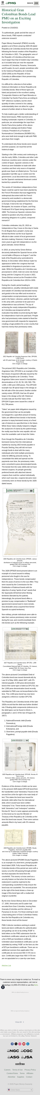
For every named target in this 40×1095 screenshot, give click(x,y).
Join (36, 3)
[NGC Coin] (13, 1050)
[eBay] (14, 1016)
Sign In (30, 3)
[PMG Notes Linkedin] (27, 1044)
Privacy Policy (30, 1070)
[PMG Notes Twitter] (16, 1044)
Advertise (11, 1077)
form (36, 985)
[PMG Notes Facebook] (12, 1044)
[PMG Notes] (11, 3)
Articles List (6, 966)
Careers (7, 1070)
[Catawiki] (24, 1016)
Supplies (20, 1077)
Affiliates (29, 1073)
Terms (22, 1073)
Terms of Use (17, 1070)
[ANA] (14, 997)
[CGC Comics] (26, 1050)
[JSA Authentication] (27, 1057)
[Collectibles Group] (20, 1063)
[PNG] (25, 997)
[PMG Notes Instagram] (19, 1044)
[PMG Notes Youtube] (23, 1044)
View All (18, 1022)
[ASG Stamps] (13, 1057)
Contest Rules (12, 1073)
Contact (29, 1077)
